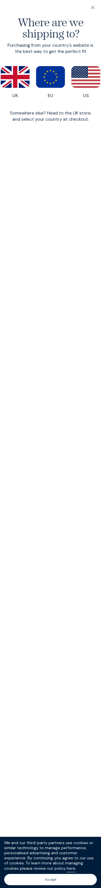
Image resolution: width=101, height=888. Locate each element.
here (71, 868)
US (86, 95)
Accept (50, 879)
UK (15, 95)
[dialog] (50, 444)
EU (50, 95)
